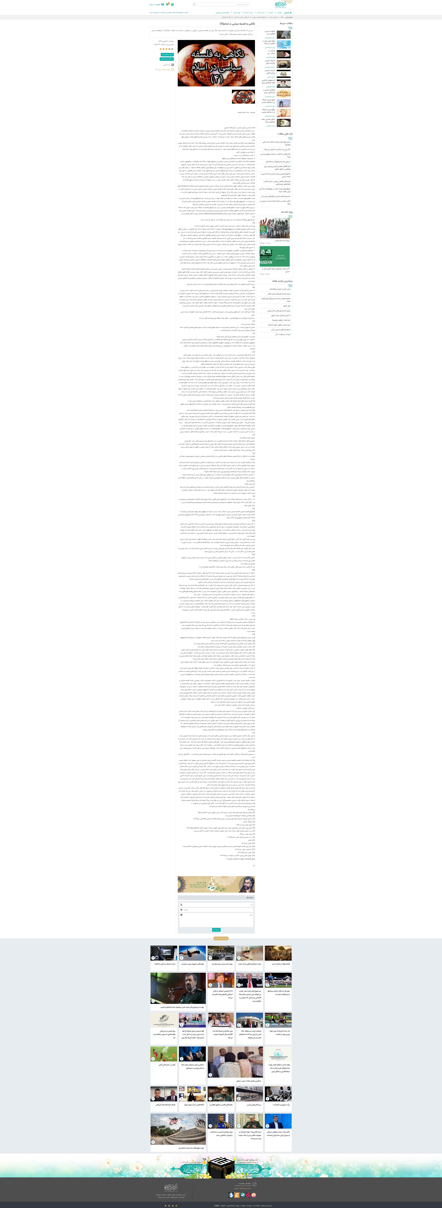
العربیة (223, 1206)
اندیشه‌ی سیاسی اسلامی (241, 17)
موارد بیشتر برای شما (162, 69)
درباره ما (249, 1206)
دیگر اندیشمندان (226, 17)
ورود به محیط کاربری (233, 1206)
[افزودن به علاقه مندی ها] (165, 1206)
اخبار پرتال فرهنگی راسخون (242, 1188)
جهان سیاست (272, 17)
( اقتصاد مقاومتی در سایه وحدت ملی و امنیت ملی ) (163, 13)
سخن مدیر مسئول (266, 1206)
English (217, 1206)
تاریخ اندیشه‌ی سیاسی (259, 17)
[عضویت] (169, 1206)
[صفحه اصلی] (176, 1206)
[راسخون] (284, 7)
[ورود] (172, 1206)
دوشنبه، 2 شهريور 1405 (182, 13)
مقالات (282, 17)
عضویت (157, 4)
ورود (151, 4)
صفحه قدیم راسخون (222, 12)
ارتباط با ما (256, 1206)
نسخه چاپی (166, 65)
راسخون (286, 12)
